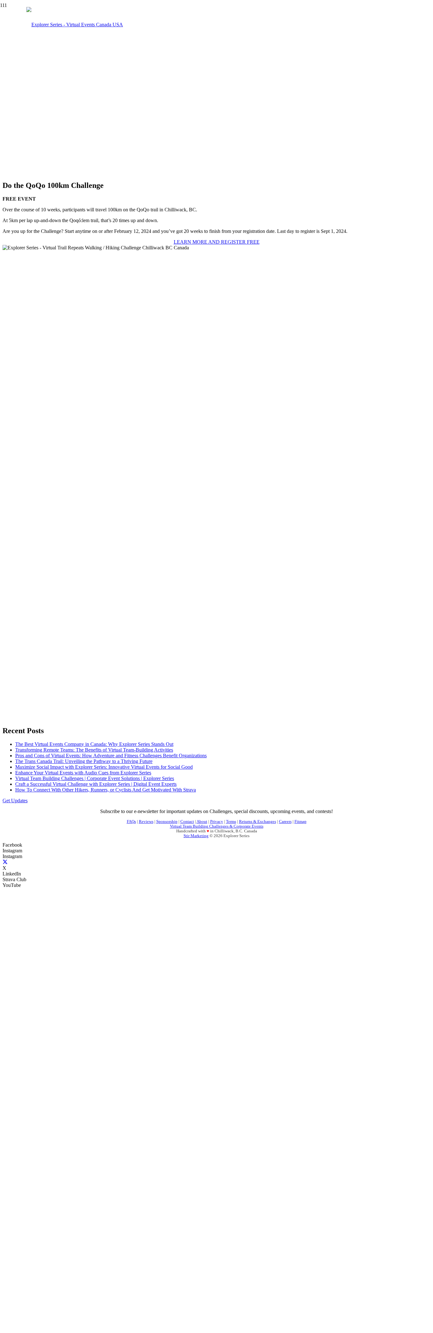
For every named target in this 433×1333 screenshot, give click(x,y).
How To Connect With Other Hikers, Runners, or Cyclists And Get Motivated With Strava (105, 789)
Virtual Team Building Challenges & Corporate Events (216, 826)
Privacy (216, 821)
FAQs (131, 821)
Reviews (146, 821)
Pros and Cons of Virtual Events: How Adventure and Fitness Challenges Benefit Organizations (111, 755)
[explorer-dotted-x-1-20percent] (26, 901)
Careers (285, 821)
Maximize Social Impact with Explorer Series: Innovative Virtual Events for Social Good (104, 767)
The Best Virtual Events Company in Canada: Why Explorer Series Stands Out (94, 744)
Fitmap (300, 821)
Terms (231, 821)
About (202, 821)
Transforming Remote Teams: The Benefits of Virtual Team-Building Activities (94, 750)
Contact (187, 821)
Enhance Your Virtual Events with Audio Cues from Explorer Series (83, 772)
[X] (5, 862)
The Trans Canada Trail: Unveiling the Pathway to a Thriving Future (83, 761)
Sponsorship (167, 821)
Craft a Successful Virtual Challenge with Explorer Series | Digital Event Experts (96, 784)
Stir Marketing (196, 836)
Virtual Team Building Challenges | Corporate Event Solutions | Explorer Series (94, 778)
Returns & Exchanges (257, 821)
